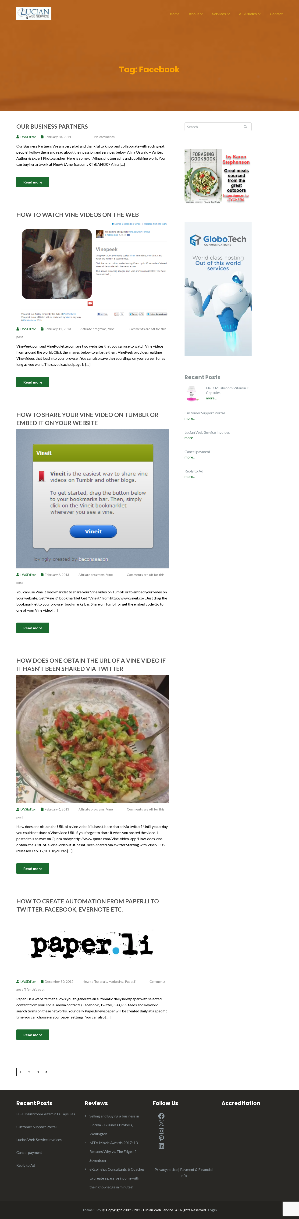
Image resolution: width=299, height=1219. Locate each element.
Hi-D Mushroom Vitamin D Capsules (227, 390)
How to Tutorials (95, 981)
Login (212, 1210)
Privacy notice (166, 1169)
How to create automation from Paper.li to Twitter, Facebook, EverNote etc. (87, 905)
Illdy (97, 1210)
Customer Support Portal (205, 413)
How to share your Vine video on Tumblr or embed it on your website (87, 418)
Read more (32, 182)
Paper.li (130, 981)
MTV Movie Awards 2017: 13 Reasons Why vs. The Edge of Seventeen (113, 1151)
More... (211, 398)
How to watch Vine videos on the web (77, 214)
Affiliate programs (93, 329)
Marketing (116, 981)
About (194, 14)
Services (219, 14)
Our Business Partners (52, 126)
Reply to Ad (194, 471)
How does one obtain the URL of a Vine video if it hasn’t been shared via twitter (91, 664)
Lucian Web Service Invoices (207, 432)
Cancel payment (197, 451)
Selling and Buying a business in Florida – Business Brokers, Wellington (114, 1125)
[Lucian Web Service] (33, 13)
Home (174, 14)
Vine (111, 329)
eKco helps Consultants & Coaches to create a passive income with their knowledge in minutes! (117, 1178)
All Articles (248, 14)
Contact (276, 14)
